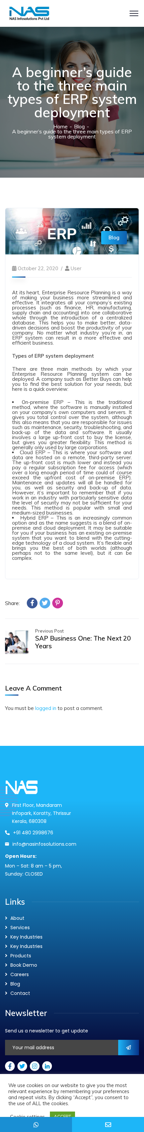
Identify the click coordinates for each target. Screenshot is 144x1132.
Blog (79, 126)
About (17, 918)
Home (60, 126)
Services (20, 927)
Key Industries (26, 937)
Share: (12, 603)
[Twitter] (45, 603)
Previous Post (49, 631)
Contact (20, 993)
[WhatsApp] (36, 1124)
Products (20, 955)
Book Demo (23, 965)
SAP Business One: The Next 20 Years (83, 642)
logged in (45, 708)
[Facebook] (32, 603)
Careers (19, 974)
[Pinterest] (57, 603)
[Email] (108, 1124)
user (76, 268)
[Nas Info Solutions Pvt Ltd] (49, 13)
